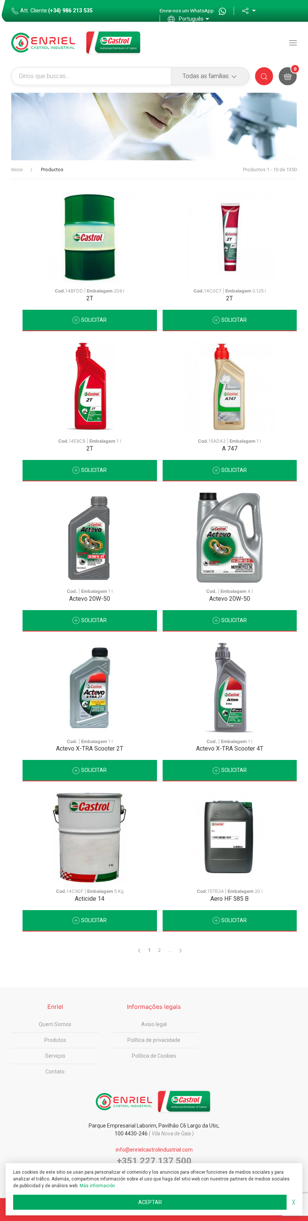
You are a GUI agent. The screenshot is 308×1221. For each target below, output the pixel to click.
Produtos (55, 1040)
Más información (97, 1185)
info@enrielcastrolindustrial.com (154, 1150)
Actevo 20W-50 (89, 598)
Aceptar (150, 1202)
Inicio (17, 169)
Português (191, 19)
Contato (55, 1072)
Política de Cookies (154, 1056)
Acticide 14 (89, 898)
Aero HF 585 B (229, 898)
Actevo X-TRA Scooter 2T (89, 748)
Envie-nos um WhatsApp (187, 11)
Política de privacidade (153, 1040)
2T (89, 298)
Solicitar (93, 320)
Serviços (55, 1056)
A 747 (229, 448)
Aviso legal (154, 1024)
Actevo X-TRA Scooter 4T (229, 748)
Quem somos (55, 1024)
